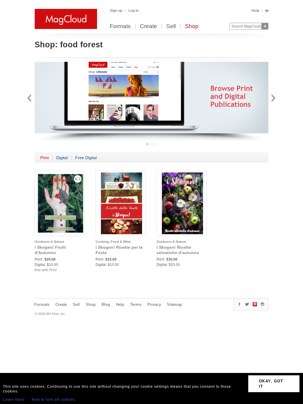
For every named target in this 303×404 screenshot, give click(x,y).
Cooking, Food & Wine (113, 241)
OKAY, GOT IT (271, 384)
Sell (171, 26)
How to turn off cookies (53, 399)
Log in (133, 11)
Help (255, 11)
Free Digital (86, 157)
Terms (135, 304)
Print (44, 157)
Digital (62, 157)
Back (30, 98)
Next (273, 98)
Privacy (154, 304)
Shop (192, 26)
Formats (120, 26)
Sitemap (174, 304)
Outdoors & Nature (49, 241)
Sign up (116, 11)
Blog (105, 304)
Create (148, 26)
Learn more (14, 399)
